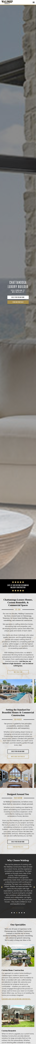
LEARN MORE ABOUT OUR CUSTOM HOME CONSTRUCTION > (16, 999)
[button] (33, 2)
